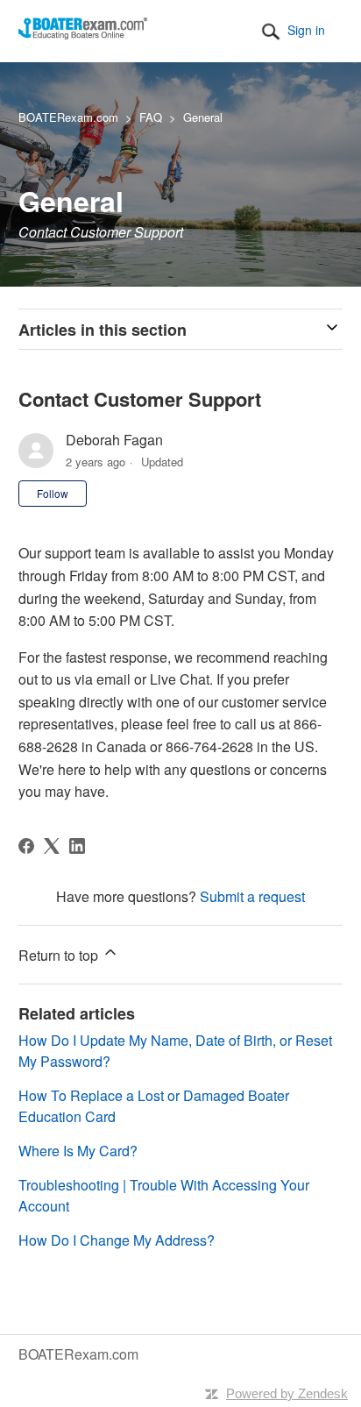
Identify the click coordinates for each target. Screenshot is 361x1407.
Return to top (60, 955)
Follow (52, 493)
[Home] (82, 34)
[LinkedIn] (77, 846)
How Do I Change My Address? (116, 1240)
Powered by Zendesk (287, 1393)
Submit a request (252, 896)
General (203, 117)
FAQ (150, 117)
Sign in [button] (306, 30)
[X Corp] (52, 846)
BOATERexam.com (68, 117)
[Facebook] (26, 846)
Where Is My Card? (78, 1151)
